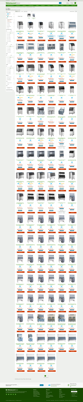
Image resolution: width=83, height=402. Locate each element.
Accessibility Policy (61, 400)
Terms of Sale (48, 400)
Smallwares (24, 5)
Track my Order (74, 393)
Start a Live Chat (41, 144)
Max (11, 44)
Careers (60, 393)
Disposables (43, 5)
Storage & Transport (55, 5)
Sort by (22, 11)
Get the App (13, 0)
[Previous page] (43, 376)
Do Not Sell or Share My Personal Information (71, 400)
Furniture (48, 5)
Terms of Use (57, 400)
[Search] (13, 90)
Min (6, 44)
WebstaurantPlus (35, 391)
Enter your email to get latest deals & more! (11, 385)
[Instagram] (6, 394)
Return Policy (61, 397)
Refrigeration (18, 5)
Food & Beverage (31, 5)
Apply (10, 46)
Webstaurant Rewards (36, 392)
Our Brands (60, 392)
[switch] (76, 11)
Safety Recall (47, 397)
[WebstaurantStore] (16, 390)
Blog (46, 391)
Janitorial (62, 5)
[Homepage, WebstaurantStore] (13, 3)
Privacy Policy (52, 400)
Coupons (47, 394)
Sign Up (41, 385)
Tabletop (37, 5)
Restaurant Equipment (10, 5)
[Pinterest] (15, 394)
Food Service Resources (49, 395)
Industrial (67, 5)
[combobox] (41, 3)
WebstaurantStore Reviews (49, 396)
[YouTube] (8, 394)
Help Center (8, 0)
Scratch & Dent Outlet (49, 392)
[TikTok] (13, 394)
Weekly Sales (48, 393)
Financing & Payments (62, 394)
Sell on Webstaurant (61, 396)
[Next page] (48, 376)
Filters (7, 11)
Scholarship (60, 395)
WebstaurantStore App (36, 393)
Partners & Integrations (36, 396)
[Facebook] (11, 394)
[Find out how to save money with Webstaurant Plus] (18, 33)
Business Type (74, 5)
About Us (60, 391)
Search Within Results (9, 89)
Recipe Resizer (35, 395)
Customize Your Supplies (36, 394)
